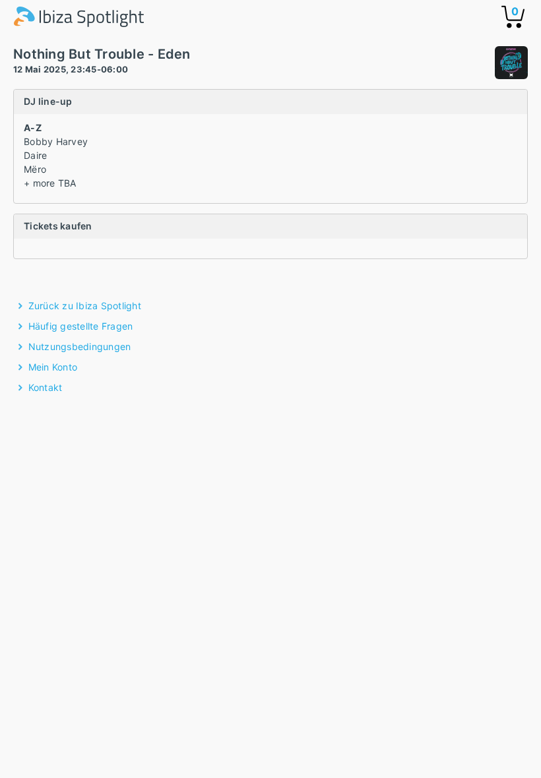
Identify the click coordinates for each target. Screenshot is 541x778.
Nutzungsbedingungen (79, 346)
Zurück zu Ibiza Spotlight (84, 305)
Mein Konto (53, 367)
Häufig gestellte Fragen (80, 326)
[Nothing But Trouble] (511, 64)
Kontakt (45, 387)
